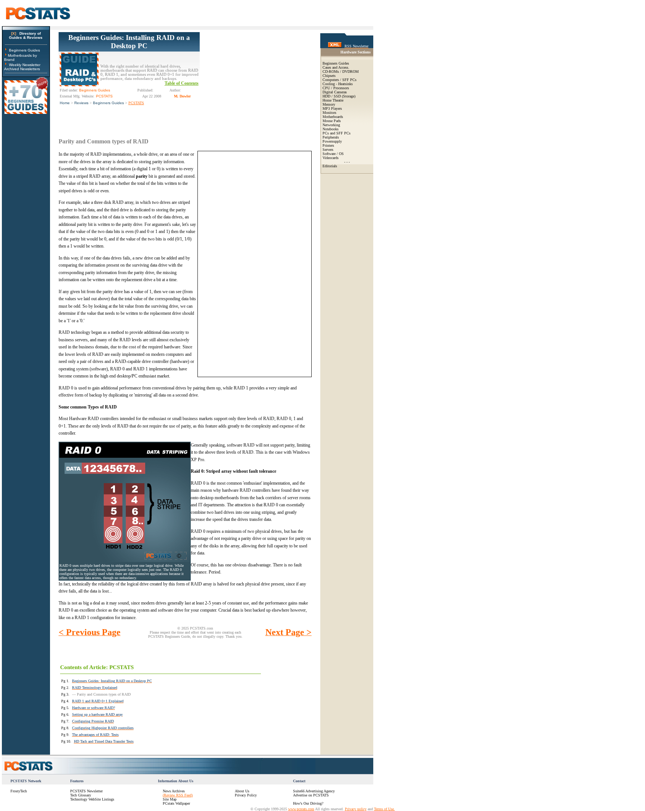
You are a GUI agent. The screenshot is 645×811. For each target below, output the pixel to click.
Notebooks (330, 129)
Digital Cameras (334, 92)
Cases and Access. (335, 67)
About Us (242, 791)
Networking (331, 125)
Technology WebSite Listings (92, 799)
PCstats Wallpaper (176, 803)
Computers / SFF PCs (339, 80)
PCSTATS (136, 103)
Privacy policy (356, 809)
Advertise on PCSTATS (311, 795)
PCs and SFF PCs (336, 133)
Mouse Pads (331, 121)
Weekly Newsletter (24, 65)
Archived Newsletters (22, 69)
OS (341, 154)
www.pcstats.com (301, 809)
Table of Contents (182, 83)
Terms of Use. (384, 809)
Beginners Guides (24, 50)
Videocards (330, 158)
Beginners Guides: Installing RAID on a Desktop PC (129, 42)
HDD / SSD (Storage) (338, 96)
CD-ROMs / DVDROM (340, 71)
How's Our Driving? (308, 803)
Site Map (170, 799)
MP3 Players (332, 108)
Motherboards (332, 117)
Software (329, 154)
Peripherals (330, 137)
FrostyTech (18, 791)
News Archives (174, 791)
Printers (328, 145)
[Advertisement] (256, 78)
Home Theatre (332, 100)
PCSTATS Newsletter (86, 791)
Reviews (81, 103)
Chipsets (329, 76)
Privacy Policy (246, 795)
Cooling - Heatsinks (337, 84)
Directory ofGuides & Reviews (26, 35)
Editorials (329, 166)
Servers (327, 149)
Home (65, 103)
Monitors (329, 113)
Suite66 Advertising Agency (314, 791)
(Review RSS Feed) (178, 795)
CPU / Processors (335, 88)
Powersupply (332, 141)
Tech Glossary (80, 795)
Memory (328, 104)
